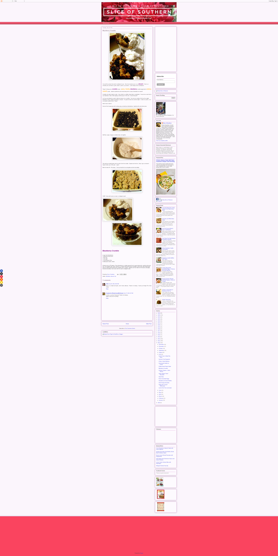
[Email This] (120, 274)
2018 (159, 328)
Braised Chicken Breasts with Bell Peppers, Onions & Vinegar (168, 280)
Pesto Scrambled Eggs (164, 378)
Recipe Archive (106, 23)
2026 (159, 313)
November (161, 346)
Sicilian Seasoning (166, 299)
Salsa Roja (161, 376)
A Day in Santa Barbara (164, 361)
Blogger (141, 553)
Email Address (160, 79)
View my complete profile (162, 140)
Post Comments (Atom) (130, 328)
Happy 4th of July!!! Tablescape (163, 385)
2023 (159, 319)
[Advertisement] (165, 49)
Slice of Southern (167, 123)
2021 (159, 323)
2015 (159, 334)
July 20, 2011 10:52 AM (114, 283)
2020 (159, 324)
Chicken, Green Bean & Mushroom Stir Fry (167, 290)
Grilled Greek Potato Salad (165, 366)
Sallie (107, 283)
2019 (159, 327)
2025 (159, 315)
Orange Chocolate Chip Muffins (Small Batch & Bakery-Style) (165, 452)
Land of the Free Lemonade (165, 387)
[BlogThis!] (121, 274)
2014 (159, 336)
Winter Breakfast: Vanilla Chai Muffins (167, 249)
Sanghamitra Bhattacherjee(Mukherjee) (114, 293)
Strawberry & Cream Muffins (165, 380)
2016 (159, 332)
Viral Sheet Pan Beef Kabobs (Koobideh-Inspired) (168, 239)
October (161, 348)
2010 (159, 402)
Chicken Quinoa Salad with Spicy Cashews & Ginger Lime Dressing (165, 160)
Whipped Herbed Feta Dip (162, 465)
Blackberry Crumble (163, 368)
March (160, 396)
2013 (159, 338)
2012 (159, 340)
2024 (159, 317)
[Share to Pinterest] (125, 274)
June (160, 390)
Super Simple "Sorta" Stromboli (163, 374)
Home (127, 323)
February (161, 398)
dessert (112, 276)
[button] (1, 270)
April (160, 394)
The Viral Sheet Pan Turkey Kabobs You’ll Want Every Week (168, 209)
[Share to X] (123, 274)
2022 (159, 321)
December (161, 344)
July (160, 354)
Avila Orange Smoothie (164, 382)
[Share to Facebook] (124, 274)
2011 (159, 342)
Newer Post (106, 323)
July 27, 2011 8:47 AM (128, 293)
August (160, 352)
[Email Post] (118, 274)
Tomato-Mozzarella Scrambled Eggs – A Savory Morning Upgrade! (168, 269)
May (160, 392)
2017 (159, 330)
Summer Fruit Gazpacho (164, 359)
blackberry (108, 276)
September (161, 350)
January (161, 400)
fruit (115, 276)
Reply (107, 288)
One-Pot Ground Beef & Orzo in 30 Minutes (167, 229)
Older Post (149, 323)
